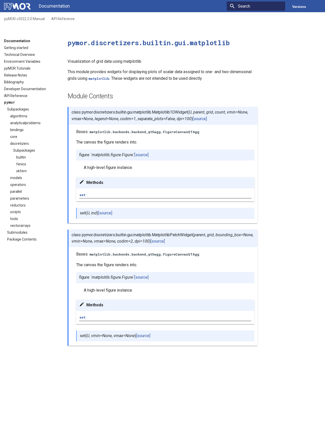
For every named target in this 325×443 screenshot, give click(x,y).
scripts (15, 212)
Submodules (17, 232)
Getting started (16, 48)
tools (14, 219)
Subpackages (18, 109)
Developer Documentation (25, 89)
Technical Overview (19, 55)
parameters (19, 198)
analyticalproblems (25, 123)
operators (18, 185)
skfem (21, 171)
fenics (21, 164)
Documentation (17, 41)
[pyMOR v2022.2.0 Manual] (17, 6)
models (16, 178)
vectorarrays (20, 226)
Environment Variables (22, 61)
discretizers (19, 143)
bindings (17, 130)
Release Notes (15, 75)
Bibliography (14, 82)
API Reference (63, 19)
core (13, 137)
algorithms (18, 116)
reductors (18, 205)
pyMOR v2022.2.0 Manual (24, 19)
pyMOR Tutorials (17, 68)
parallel (16, 191)
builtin (21, 157)
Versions (299, 7)
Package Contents (22, 239)
